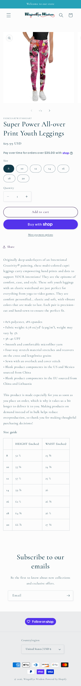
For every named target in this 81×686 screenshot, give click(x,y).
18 (9, 178)
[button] (8, 15)
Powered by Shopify (56, 679)
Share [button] (11, 247)
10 (22, 168)
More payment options (40, 234)
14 (49, 168)
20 (23, 178)
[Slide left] (31, 110)
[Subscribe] (68, 596)
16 (63, 168)
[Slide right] (49, 110)
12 (35, 168)
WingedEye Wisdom (34, 679)
